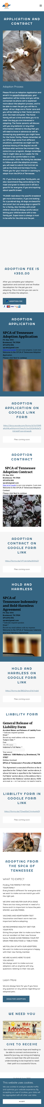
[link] (6, 5)
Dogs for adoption (16, 999)
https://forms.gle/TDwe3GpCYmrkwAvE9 (22, 811)
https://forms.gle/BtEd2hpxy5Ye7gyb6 (22, 690)
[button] (40, 5)
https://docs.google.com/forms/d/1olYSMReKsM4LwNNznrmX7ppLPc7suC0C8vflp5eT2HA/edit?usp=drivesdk (22, 428)
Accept (22, 1101)
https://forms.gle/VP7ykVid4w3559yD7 (22, 561)
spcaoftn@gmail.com (22, 95)
